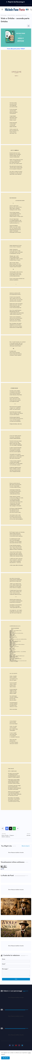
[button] (27, 9)
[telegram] (22, 1045)
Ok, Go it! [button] (5, 1057)
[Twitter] (10, 828)
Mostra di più (25, 846)
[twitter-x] (13, 1045)
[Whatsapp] (14, 828)
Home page (3, 15)
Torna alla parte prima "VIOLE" (16, 48)
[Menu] (2, 9)
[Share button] (17, 828)
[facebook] (10, 1045)
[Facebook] (7, 828)
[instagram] (19, 1045)
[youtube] (16, 1045)
